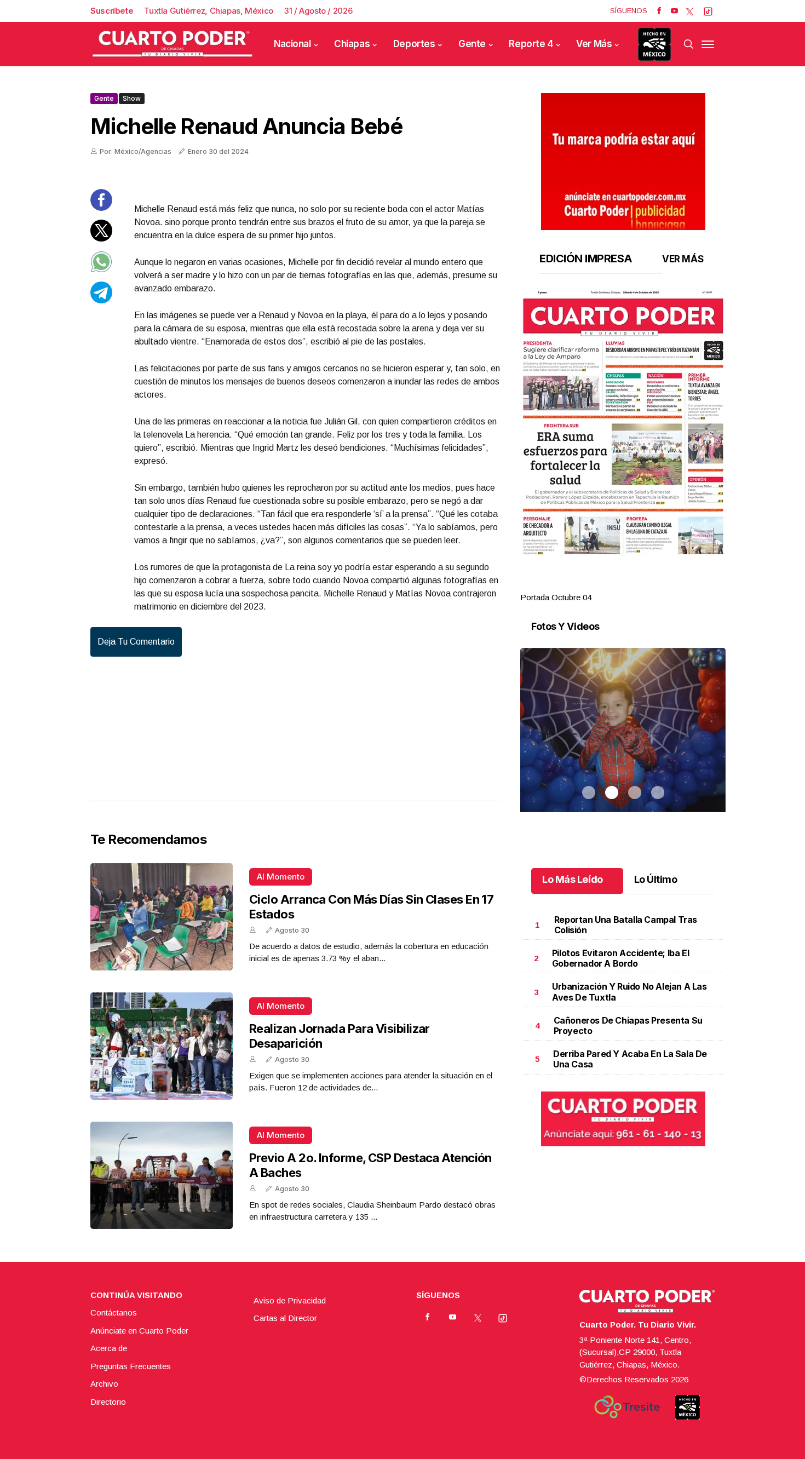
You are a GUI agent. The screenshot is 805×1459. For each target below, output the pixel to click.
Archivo (104, 1383)
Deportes (414, 43)
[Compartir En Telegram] (101, 300)
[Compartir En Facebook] (101, 208)
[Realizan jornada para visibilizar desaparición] (161, 1046)
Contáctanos (113, 1312)
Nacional (292, 43)
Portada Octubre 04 (555, 597)
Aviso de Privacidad (290, 1300)
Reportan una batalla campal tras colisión (625, 924)
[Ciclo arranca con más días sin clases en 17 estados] (161, 916)
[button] (623, 422)
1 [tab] (588, 584)
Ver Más (594, 43)
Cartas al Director (285, 1318)
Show (132, 98)
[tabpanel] (623, 447)
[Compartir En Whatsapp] (101, 270)
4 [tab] (657, 584)
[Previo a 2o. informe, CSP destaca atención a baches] (161, 1175)
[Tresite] (627, 1407)
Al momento (280, 876)
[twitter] (689, 11)
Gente (472, 43)
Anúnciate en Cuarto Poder (139, 1330)
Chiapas (352, 43)
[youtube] (674, 11)
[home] (172, 44)
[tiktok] (708, 11)
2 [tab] (611, 584)
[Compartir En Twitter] (101, 238)
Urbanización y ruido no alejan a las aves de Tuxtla (629, 991)
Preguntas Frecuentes (130, 1366)
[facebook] (659, 11)
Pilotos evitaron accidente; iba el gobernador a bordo (620, 958)
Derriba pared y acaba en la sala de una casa (630, 1059)
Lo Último (655, 879)
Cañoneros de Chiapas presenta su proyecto (628, 1025)
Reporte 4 (531, 43)
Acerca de (108, 1348)
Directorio (108, 1401)
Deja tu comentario (136, 641)
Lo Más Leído (572, 879)
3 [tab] (634, 584)
